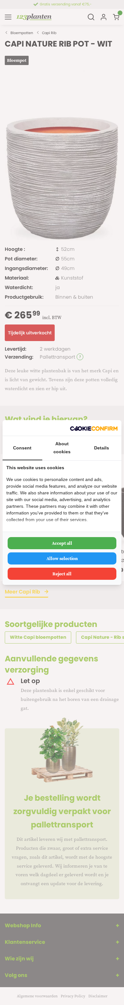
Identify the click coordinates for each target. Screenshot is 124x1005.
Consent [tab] (22, 447)
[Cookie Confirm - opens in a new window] (94, 428)
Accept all (62, 543)
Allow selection (62, 558)
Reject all (62, 574)
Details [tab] (101, 447)
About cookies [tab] (62, 447)
